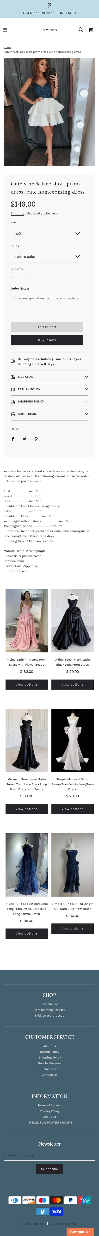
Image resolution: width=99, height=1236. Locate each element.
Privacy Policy (49, 1111)
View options (27, 684)
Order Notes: (20, 288)
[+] (30, 278)
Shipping (17, 213)
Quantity (17, 269)
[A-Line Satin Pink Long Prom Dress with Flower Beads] (27, 620)
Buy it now (47, 340)
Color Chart (50, 1069)
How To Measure (49, 1063)
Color (15, 246)
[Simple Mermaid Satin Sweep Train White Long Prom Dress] (72, 740)
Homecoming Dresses (49, 1009)
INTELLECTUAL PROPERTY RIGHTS (50, 1122)
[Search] (81, 29)
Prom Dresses (50, 1004)
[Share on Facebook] (12, 439)
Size (14, 223)
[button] (49, 377)
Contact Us (49, 1074)
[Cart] (90, 29)
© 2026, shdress (33, 1223)
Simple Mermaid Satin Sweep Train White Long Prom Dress (72, 784)
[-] (12, 278)
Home (7, 47)
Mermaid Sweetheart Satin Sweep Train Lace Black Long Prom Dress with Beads (26, 784)
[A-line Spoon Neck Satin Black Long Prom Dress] (72, 620)
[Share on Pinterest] (36, 439)
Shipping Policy (49, 1057)
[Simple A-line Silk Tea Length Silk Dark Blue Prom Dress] (72, 865)
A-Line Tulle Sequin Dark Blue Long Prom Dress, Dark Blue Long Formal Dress (27, 909)
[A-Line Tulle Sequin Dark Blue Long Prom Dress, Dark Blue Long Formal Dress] (27, 865)
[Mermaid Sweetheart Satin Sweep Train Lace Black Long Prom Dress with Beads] (27, 740)
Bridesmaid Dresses (49, 1015)
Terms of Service (50, 1105)
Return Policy (49, 1051)
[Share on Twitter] (24, 439)
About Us (49, 1046)
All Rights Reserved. (63, 1223)
